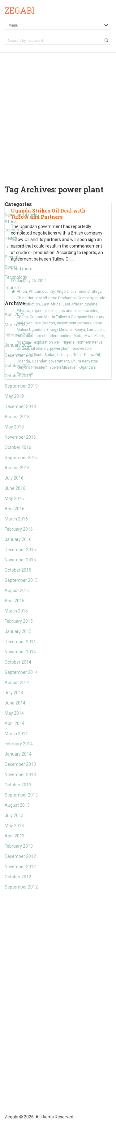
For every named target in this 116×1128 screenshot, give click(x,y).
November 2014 (20, 651)
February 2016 (19, 529)
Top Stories (16, 246)
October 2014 (18, 662)
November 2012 (20, 866)
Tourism (13, 287)
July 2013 (14, 815)
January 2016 (18, 539)
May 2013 (14, 825)
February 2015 (19, 621)
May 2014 (14, 713)
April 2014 (14, 723)
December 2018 (20, 406)
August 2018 (17, 416)
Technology (16, 277)
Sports (11, 267)
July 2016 (14, 478)
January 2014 (18, 754)
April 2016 (14, 508)
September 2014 (21, 672)
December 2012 (20, 856)
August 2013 (17, 805)
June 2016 (15, 488)
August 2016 (17, 467)
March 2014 (16, 733)
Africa (11, 221)
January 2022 (18, 345)
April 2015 (14, 600)
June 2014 (15, 702)
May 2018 (14, 426)
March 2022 (16, 324)
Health (11, 238)
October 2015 (18, 570)
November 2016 (20, 437)
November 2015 (20, 559)
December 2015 (20, 549)
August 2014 (17, 682)
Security (13, 256)
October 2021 (18, 365)
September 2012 (21, 886)
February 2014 (19, 743)
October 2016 (18, 447)
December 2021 (20, 355)
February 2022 (19, 334)
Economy (14, 229)
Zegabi (20, 10)
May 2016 (14, 498)
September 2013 (21, 794)
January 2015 (18, 631)
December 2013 (20, 764)
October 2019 (18, 375)
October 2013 (18, 784)
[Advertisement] (58, 114)
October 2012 (18, 876)
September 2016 (21, 457)
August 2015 (17, 590)
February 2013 (19, 846)
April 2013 (14, 835)
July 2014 (14, 692)
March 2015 (16, 610)
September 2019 (21, 386)
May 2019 (14, 396)
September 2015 (21, 580)
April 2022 (14, 314)
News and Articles (22, 215)
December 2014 (20, 641)
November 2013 (20, 774)
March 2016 (16, 518)
